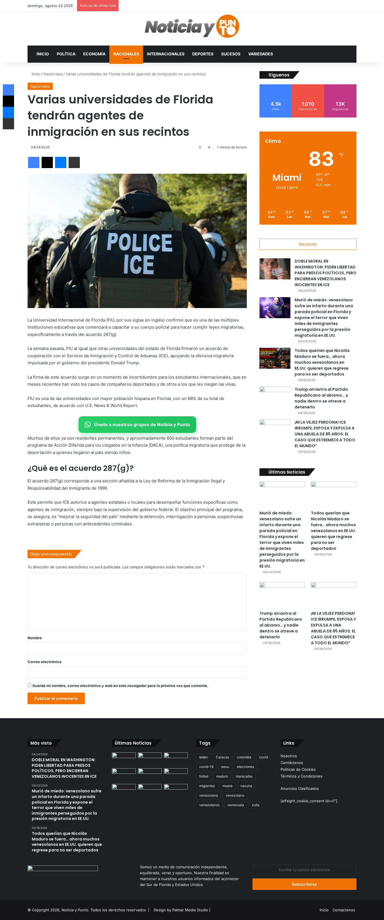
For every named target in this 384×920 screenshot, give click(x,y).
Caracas (222, 757)
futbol (203, 776)
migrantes (207, 786)
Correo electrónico (45, 661)
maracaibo (244, 776)
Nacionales (126, 53)
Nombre (35, 638)
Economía (94, 53)
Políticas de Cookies (298, 769)
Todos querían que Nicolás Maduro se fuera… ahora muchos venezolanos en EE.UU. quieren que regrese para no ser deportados (322, 362)
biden (203, 757)
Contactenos (344, 910)
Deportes (202, 53)
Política (66, 53)
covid (263, 757)
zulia (255, 805)
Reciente (308, 244)
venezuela (235, 805)
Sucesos (230, 53)
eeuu (225, 767)
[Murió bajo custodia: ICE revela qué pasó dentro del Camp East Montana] (176, 775)
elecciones (245, 767)
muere (227, 786)
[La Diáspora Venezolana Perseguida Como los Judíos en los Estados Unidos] (124, 790)
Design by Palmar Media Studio (181, 910)
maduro (222, 776)
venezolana (208, 795)
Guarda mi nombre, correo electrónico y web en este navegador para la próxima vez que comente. (120, 685)
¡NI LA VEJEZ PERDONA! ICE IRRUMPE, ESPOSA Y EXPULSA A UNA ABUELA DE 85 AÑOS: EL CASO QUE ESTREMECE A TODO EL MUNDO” (325, 434)
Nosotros (289, 756)
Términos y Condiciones (301, 776)
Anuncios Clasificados (300, 788)
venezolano (235, 795)
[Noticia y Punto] (192, 29)
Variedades (260, 53)
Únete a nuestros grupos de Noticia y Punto (142, 424)
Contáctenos (292, 762)
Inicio (43, 53)
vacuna (246, 786)
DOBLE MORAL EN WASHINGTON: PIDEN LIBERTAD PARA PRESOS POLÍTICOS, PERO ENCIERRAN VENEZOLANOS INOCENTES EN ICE (325, 273)
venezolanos (209, 805)
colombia (244, 757)
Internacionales (165, 53)
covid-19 (206, 767)
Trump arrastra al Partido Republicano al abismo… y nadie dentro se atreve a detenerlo (321, 398)
